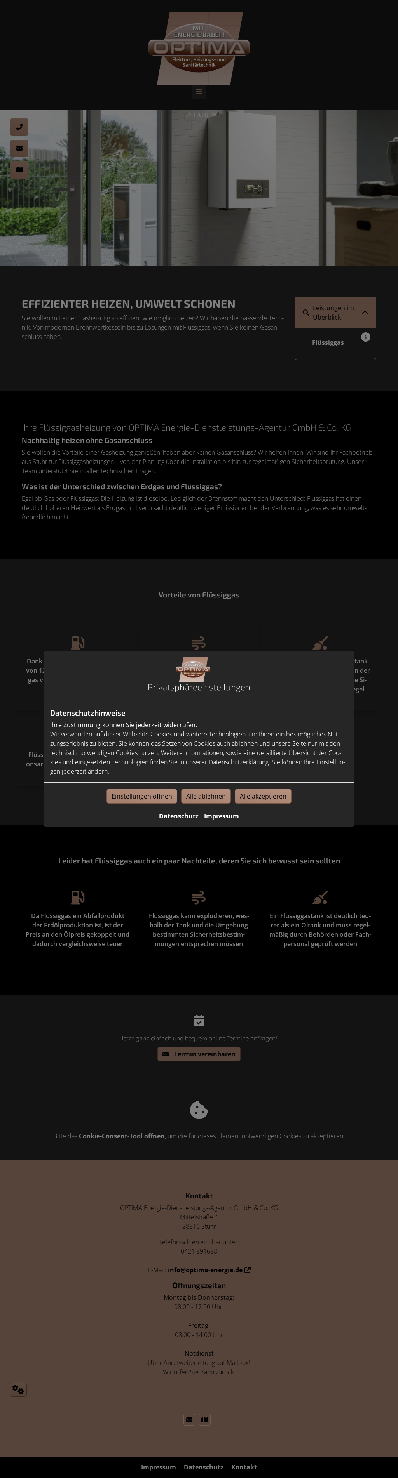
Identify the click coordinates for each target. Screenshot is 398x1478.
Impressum (221, 816)
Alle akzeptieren (263, 796)
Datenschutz (179, 816)
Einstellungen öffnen (142, 796)
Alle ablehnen (206, 796)
